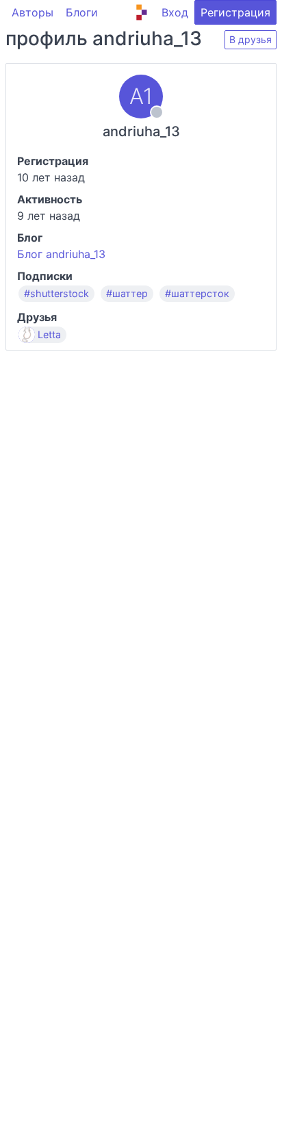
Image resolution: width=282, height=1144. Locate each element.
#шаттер (127, 293)
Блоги (82, 12)
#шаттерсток (197, 293)
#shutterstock (56, 293)
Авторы (32, 12)
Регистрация (235, 12)
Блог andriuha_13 (61, 254)
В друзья (250, 39)
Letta (49, 334)
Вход (175, 12)
